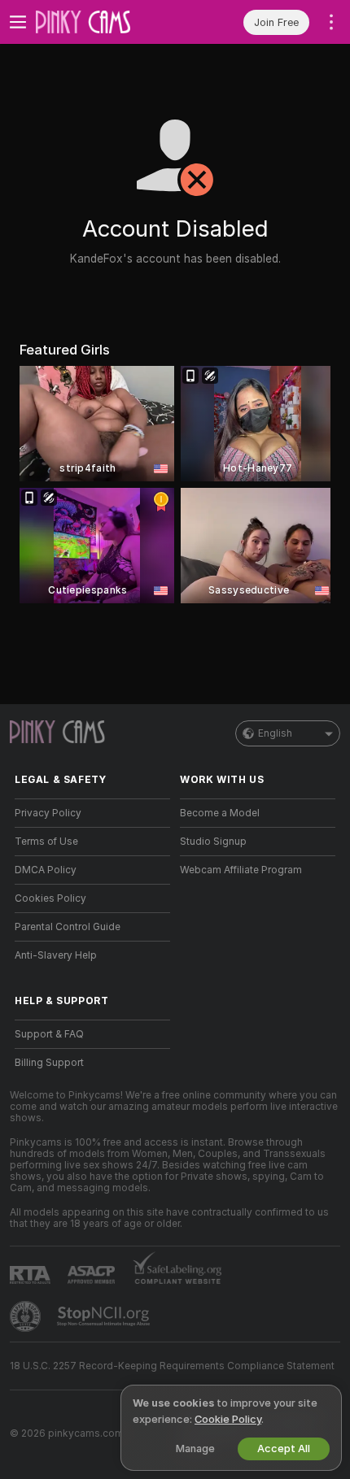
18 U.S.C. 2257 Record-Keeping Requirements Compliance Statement (172, 1366)
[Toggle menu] (18, 22)
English (275, 733)
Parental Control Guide (67, 927)
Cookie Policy (228, 1419)
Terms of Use (46, 841)
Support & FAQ (49, 1034)
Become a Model (220, 813)
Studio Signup (213, 841)
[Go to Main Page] (105, 22)
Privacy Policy (48, 813)
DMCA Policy (46, 870)
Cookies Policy (50, 898)
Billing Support (49, 1062)
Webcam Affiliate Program (241, 870)
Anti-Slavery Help (56, 955)
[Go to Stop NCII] (105, 1316)
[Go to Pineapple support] (27, 1316)
